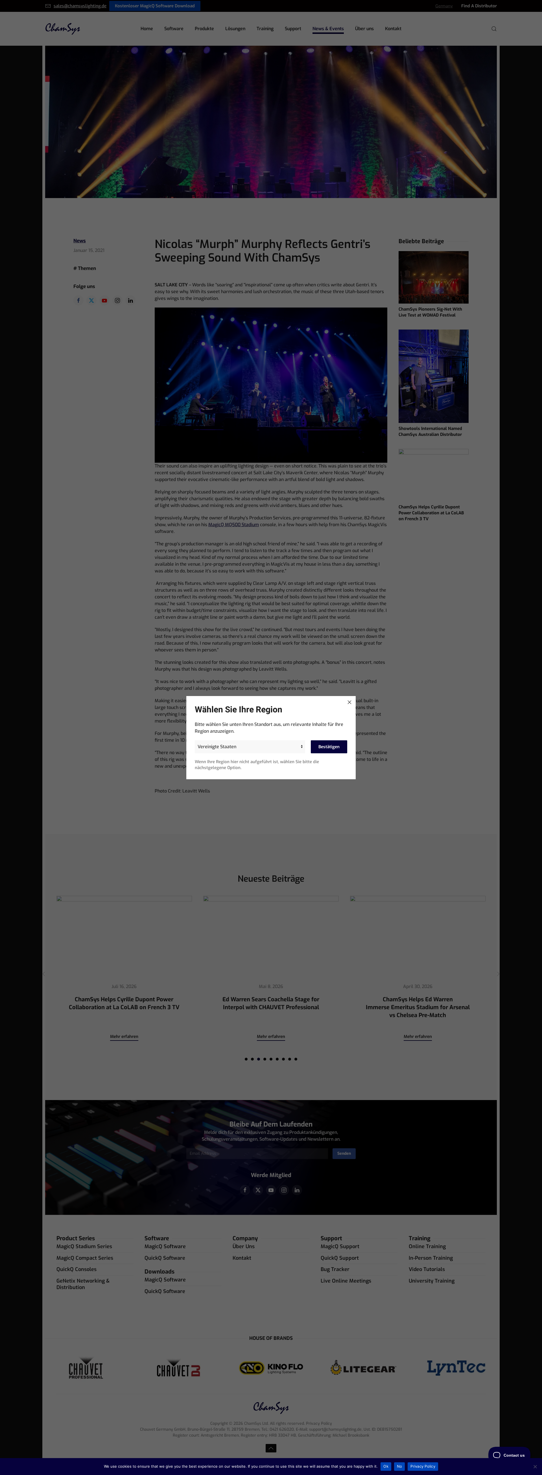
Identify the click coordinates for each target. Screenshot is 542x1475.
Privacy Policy (422, 1466)
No (399, 1466)
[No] (535, 1466)
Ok (385, 1466)
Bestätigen (329, 747)
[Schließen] (349, 702)
